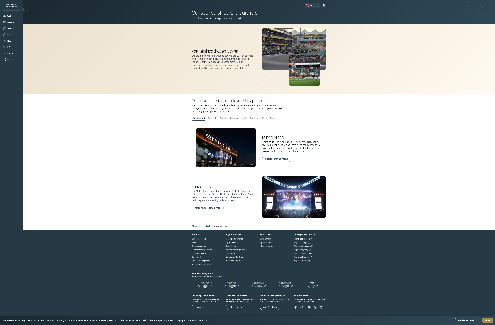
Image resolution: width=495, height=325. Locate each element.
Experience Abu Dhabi (235, 257)
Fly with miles (265, 242)
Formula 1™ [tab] (212, 118)
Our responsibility (199, 253)
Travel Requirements (234, 239)
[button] (23, 10)
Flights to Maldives (301, 257)
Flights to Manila (301, 260)
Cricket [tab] (244, 118)
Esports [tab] (273, 118)
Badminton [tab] (254, 118)
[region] (247, 320)
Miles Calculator (266, 246)
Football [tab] (223, 118)
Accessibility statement (201, 264)
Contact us (200, 307)
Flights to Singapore (302, 246)
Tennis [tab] (264, 118)
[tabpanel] (259, 171)
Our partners (265, 239)
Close (487, 320)
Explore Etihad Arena (278, 158)
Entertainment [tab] (199, 118)
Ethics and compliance (201, 260)
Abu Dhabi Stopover (234, 260)
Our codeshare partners (202, 250)
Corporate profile (199, 239)
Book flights (231, 246)
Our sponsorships (199, 246)
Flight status (231, 253)
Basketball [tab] (234, 118)
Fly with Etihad (232, 242)
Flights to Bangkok (302, 239)
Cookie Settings (466, 320)
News (194, 242)
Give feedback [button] (270, 307)
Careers (195, 257)
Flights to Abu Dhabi (302, 253)
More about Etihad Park (209, 207)
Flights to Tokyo (300, 242)
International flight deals (236, 250)
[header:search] (317, 5)
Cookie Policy (124, 320)
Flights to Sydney (301, 250)
